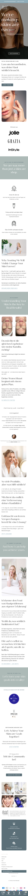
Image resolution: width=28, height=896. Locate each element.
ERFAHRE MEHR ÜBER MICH (10, 288)
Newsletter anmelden (14, 774)
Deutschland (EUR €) (13, 873)
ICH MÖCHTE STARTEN (8, 400)
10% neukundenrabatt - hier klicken (14, 1)
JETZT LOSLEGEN (7, 533)
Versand (3, 858)
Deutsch (13, 876)
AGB (2, 860)
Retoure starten (4, 868)
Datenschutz (4, 864)
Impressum (4, 862)
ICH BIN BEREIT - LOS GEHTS (10, 664)
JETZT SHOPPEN (14, 53)
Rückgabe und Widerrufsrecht (7, 866)
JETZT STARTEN (7, 84)
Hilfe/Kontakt (4, 856)
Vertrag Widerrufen (7, 871)
